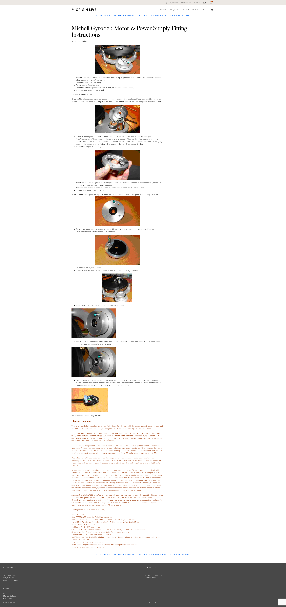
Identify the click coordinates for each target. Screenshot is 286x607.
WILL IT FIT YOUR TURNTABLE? (152, 15)
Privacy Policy (150, 578)
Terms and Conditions (153, 575)
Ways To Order (9, 578)
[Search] (165, 2)
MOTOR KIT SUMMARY (124, 15)
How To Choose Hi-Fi (11, 580)
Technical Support (10, 575)
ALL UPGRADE (102, 15)
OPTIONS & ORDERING (180, 15)
